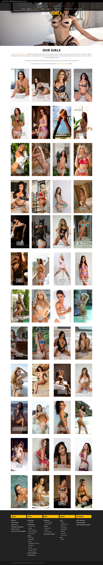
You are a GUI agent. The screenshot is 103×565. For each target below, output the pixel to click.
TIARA (62, 466)
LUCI (19, 355)
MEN (42, 9)
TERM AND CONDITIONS (17, 527)
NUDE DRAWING (48, 532)
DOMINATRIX (31, 545)
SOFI (19, 466)
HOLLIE (83, 243)
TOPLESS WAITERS (48, 522)
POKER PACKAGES (80, 522)
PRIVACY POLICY (15, 529)
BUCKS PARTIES (31, 533)
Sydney (62, 522)
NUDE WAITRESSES (32, 530)
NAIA (19, 392)
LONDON (83, 318)
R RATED (30, 541)
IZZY (19, 280)
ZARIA (62, 503)
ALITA (41, 97)
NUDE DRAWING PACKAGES (83, 524)
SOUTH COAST (64, 535)
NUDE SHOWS (47, 528)
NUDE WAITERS (47, 524)
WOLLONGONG (64, 528)
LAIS (62, 318)
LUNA (41, 355)
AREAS (49, 9)
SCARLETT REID (19, 429)
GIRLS (36, 9)
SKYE (84, 429)
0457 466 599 (6, 1)
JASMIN (40, 280)
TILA (83, 466)
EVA (62, 208)
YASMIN (41, 503)
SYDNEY (62, 539)
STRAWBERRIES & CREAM (33, 543)
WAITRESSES (30, 520)
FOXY (20, 243)
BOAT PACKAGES (80, 520)
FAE (83, 208)
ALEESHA (20, 97)
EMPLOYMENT (14, 522)
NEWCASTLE (63, 526)
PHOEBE (84, 392)
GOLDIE (41, 243)
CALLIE (20, 171)
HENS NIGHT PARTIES (49, 534)
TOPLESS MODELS (32, 553)
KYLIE (20, 318)
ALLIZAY (62, 97)
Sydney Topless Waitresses (19, 54)
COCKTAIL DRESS (31, 526)
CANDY (41, 171)
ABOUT (29, 9)
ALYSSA (83, 97)
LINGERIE (30, 528)
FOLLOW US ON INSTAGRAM (18, 531)
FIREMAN (46, 530)
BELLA (62, 134)
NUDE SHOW (31, 537)
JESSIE (62, 280)
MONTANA (62, 355)
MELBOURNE (63, 529)
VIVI (19, 503)
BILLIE (83, 134)
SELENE (40, 429)
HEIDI (62, 243)
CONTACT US (68, 9)
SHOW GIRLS (31, 522)
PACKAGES (57, 9)
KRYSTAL (84, 280)
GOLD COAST (63, 533)
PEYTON (62, 392)
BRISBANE (63, 531)
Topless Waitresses (61, 63)
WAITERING (46, 520)
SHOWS (29, 536)
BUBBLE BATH (31, 539)
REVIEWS (13, 520)
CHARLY (20, 208)
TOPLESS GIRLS (31, 555)
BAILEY (41, 134)
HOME (23, 9)
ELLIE (41, 208)
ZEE (83, 503)
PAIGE (41, 392)
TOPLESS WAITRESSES (33, 532)
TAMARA (41, 466)
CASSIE (62, 171)
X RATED (30, 547)
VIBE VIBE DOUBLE (32, 550)
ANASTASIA (20, 134)
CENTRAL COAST (64, 524)
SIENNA (62, 429)
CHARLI (83, 171)
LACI (41, 318)
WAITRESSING (30, 524)
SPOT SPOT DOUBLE (32, 549)
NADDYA (84, 355)
